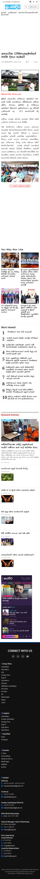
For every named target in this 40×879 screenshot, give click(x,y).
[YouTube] (28, 656)
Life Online (4, 689)
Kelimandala (5, 697)
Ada (2, 672)
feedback (4, 764)
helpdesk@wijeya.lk (10, 797)
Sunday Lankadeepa (7, 719)
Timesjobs (4, 740)
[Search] (26, 7)
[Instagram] (23, 656)
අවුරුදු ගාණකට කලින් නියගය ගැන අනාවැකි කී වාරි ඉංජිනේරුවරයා (22, 397)
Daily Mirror (5, 669)
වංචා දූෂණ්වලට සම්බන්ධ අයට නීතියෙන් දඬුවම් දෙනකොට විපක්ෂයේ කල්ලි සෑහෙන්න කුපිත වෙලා (21, 360)
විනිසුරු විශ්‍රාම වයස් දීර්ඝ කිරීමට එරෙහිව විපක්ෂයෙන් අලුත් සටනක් (20, 391)
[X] (18, 656)
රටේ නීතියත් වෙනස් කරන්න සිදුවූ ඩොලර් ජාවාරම (20, 377)
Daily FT (3, 678)
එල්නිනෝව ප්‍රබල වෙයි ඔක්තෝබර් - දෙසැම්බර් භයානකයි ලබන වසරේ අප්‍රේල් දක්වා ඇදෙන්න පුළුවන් (20, 369)
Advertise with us (6, 759)
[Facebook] (13, 656)
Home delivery (5, 756)
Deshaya (4, 683)
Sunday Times (5, 675)
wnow (3, 702)
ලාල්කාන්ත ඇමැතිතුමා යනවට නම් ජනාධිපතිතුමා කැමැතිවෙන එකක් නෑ (21, 346)
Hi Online (4, 691)
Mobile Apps (5, 761)
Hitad (3, 737)
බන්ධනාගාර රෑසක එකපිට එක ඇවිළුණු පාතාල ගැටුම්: (19, 384)
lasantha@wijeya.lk (10, 856)
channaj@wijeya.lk (10, 830)
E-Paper (3, 753)
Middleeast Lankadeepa (8, 686)
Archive (3, 767)
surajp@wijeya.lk (9, 846)
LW (2, 694)
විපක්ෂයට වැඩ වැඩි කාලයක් (20, 332)
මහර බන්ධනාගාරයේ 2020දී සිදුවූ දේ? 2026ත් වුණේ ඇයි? (21, 353)
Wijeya (3, 700)
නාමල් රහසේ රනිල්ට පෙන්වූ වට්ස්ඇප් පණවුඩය (22, 339)
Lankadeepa (5, 667)
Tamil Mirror (5, 680)
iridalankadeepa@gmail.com (13, 808)
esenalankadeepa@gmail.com (13, 786)
